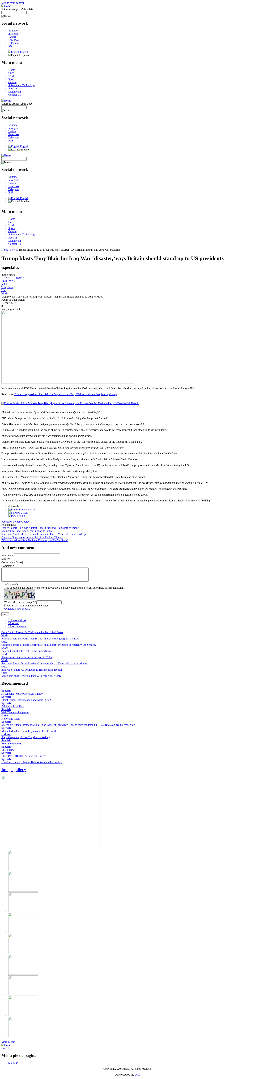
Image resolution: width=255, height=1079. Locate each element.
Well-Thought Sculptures (15, 712)
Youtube (13, 30)
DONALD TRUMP (12, 277)
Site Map (13, 1062)
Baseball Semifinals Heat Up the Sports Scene (26, 651)
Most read (13, 623)
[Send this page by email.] (18, 512)
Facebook (13, 39)
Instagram (13, 33)
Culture (12, 82)
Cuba (11, 72)
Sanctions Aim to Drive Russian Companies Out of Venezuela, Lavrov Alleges (44, 534)
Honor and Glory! (11, 718)
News (13, 249)
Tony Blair (7, 287)
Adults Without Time (12, 706)
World (11, 76)
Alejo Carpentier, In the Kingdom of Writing (25, 737)
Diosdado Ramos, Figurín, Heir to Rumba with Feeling (31, 762)
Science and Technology (21, 85)
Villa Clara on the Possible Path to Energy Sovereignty (31, 675)
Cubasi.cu (6, 1048)
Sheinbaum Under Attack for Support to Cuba (26, 530)
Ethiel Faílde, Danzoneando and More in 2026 (26, 699)
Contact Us (14, 94)
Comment (7, 565)
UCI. (137, 1074)
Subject (5, 558)
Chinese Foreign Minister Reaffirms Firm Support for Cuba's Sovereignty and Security (48, 644)
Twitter (12, 36)
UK (3, 290)
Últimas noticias (17, 620)
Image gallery (13, 769)
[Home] (6, 5)
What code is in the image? (20, 602)
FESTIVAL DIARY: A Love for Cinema (23, 756)
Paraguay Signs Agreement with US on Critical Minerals (32, 537)
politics (5, 284)
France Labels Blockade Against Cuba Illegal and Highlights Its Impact (40, 527)
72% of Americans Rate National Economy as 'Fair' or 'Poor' (34, 540)
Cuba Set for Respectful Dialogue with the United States (32, 632)
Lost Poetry (7, 749)
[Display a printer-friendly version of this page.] (22, 509)
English (23, 52)
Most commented (17, 626)
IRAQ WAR (8, 281)
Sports (11, 79)
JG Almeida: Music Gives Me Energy (22, 693)
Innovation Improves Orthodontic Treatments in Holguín (32, 669)
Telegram (13, 43)
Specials (12, 88)
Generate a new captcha (17, 608)
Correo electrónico (11, 562)
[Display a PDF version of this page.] (16, 515)
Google (25, 521)
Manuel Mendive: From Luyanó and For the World (29, 731)
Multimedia (14, 91)
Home (11, 69)
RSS (10, 46)
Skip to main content (12, 2)
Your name (7, 555)
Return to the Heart (11, 743)
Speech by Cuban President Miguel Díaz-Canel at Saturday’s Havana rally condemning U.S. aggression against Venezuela (68, 724)
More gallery (8, 1041)
